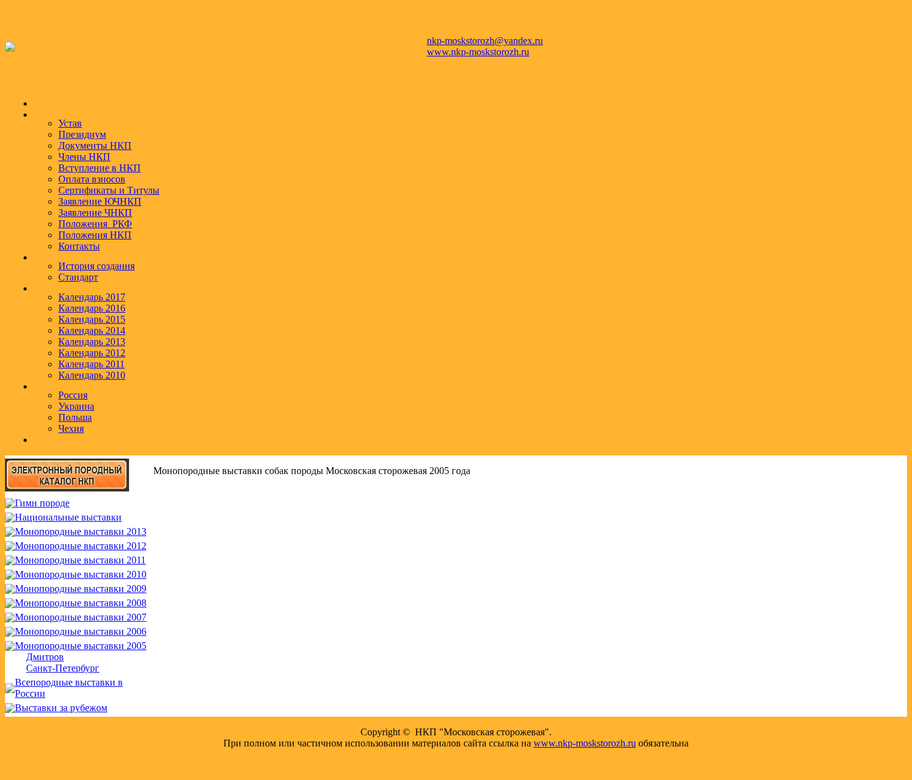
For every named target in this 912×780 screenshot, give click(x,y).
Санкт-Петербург (62, 668)
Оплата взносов (91, 179)
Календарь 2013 (91, 341)
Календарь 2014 (91, 330)
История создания (96, 266)
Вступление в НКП (99, 168)
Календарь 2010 (91, 375)
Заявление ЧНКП (95, 212)
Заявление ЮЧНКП (99, 201)
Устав (70, 123)
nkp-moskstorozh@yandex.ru (485, 40)
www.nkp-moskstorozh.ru (478, 52)
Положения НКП (95, 235)
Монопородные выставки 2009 (80, 588)
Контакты (79, 246)
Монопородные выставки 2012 (80, 545)
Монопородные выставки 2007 (80, 617)
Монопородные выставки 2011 (80, 560)
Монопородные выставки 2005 (80, 645)
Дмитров (45, 657)
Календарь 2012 (91, 352)
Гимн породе (42, 503)
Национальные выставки (68, 517)
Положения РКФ (95, 223)
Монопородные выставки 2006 (80, 631)
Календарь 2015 (91, 319)
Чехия (71, 428)
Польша (75, 417)
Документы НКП (95, 145)
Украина (76, 406)
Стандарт (78, 277)
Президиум (82, 134)
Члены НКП (84, 156)
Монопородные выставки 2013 (80, 531)
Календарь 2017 (91, 297)
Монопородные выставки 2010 (80, 574)
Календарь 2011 (91, 364)
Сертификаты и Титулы (108, 190)
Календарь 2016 (91, 308)
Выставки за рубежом (61, 707)
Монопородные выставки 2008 (80, 603)
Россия (72, 395)
